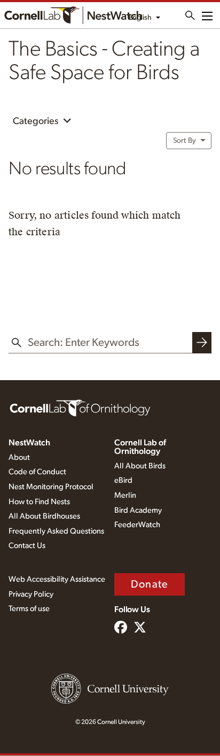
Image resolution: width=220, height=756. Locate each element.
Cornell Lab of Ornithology (140, 447)
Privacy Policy (31, 594)
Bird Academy (138, 510)
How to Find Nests (39, 502)
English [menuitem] (140, 17)
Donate (149, 584)
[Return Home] (73, 15)
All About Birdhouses (44, 516)
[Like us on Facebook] (120, 628)
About (19, 457)
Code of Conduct (37, 472)
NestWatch (29, 442)
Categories (36, 121)
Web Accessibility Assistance (57, 579)
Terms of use (29, 609)
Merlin (125, 495)
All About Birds (140, 466)
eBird (123, 480)
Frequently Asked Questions (56, 531)
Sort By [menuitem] (184, 140)
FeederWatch (137, 525)
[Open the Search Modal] (190, 15)
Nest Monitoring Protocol (51, 487)
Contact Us (27, 546)
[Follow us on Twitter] (139, 628)
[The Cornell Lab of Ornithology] (80, 407)
